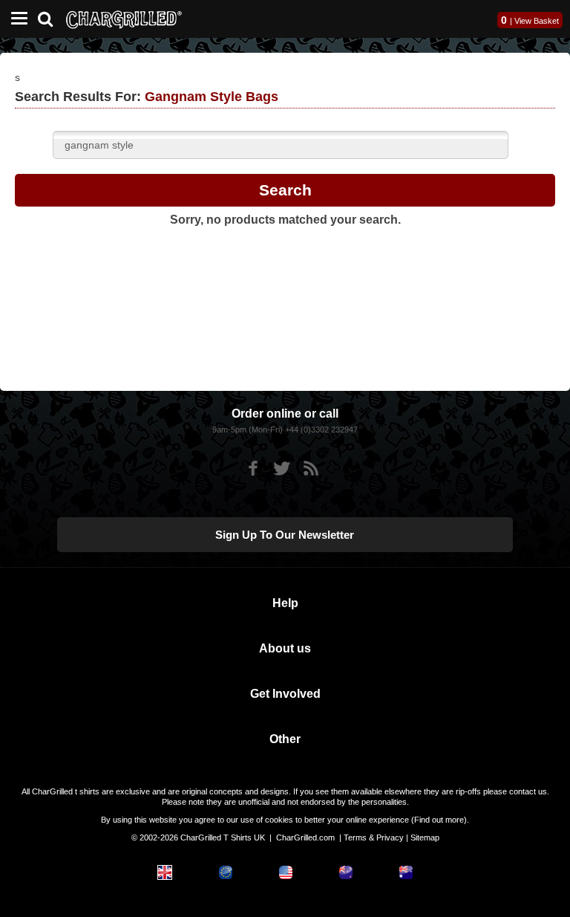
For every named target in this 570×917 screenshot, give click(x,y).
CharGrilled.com (305, 837)
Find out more (439, 819)
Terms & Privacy (374, 837)
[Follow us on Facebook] (252, 468)
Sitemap (424, 837)
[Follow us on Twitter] (281, 468)
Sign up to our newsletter (284, 534)
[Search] (51, 17)
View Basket (536, 20)
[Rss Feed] (310, 468)
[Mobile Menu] (15, 19)
